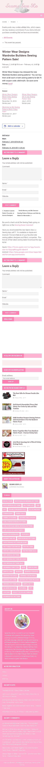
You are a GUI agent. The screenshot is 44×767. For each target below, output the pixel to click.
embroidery (8, 513)
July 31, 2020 (18, 424)
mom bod (25, 534)
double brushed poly (17, 509)
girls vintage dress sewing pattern (17, 526)
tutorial (22, 588)
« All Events (7, 37)
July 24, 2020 (18, 435)
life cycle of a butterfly (13, 530)
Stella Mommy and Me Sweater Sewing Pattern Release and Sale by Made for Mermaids (29, 213)
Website (5, 196)
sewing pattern (9, 580)
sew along (32, 567)
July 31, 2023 (18, 397)
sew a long (8, 571)
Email (4, 190)
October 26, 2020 (19, 411)
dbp (38, 505)
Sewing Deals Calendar (24, 225)
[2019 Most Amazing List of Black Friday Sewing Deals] (6, 444)
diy (4, 509)
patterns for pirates (11, 546)
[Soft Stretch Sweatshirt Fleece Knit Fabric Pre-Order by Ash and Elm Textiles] (6, 406)
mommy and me (9, 538)
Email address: (7, 375)
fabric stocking (9, 517)
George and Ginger (27, 517)
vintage (6, 592)
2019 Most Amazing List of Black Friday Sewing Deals (20, 711)
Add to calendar (14, 126)
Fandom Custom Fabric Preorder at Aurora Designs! (8, 213)
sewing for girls (10, 576)
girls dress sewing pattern (14, 522)
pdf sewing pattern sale (13, 563)
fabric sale (20, 513)
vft (30, 588)
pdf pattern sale (29, 551)
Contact (4, 675)
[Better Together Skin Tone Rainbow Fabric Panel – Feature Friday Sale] (6, 433)
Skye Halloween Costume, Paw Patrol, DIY (23, 725)
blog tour (7, 501)
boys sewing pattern (11, 505)
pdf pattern (28, 546)
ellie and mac (34, 509)
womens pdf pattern (11, 596)
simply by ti (28, 584)
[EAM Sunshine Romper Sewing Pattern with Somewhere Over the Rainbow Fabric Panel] (6, 420)
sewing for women (28, 576)
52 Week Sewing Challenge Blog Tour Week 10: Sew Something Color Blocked (21, 734)
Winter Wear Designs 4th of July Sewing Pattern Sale (29, 96)
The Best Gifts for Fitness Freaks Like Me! (15, 690)
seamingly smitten (11, 567)
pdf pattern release (11, 551)
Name (4, 183)
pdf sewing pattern (11, 555)
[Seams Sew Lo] (22, 12)
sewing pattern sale (11, 584)
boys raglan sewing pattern (26, 501)
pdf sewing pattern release (14, 559)
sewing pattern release (29, 580)
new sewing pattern (26, 538)
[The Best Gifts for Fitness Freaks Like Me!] (6, 395)
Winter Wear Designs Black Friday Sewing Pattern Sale (9, 96)
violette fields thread (22, 592)
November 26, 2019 (20, 446)
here (10, 83)
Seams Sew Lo (15, 484)
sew (23, 567)
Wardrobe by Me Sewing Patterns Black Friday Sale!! (11, 109)
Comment (6, 166)
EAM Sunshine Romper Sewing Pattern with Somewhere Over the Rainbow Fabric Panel (26, 420)
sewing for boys (31, 571)
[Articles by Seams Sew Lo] (5, 487)
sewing (19, 571)
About (4, 672)
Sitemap (5, 679)
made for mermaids (11, 534)
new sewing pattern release (15, 542)
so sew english (9, 588)
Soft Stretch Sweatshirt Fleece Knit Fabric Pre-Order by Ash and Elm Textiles (25, 406)
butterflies (28, 505)
